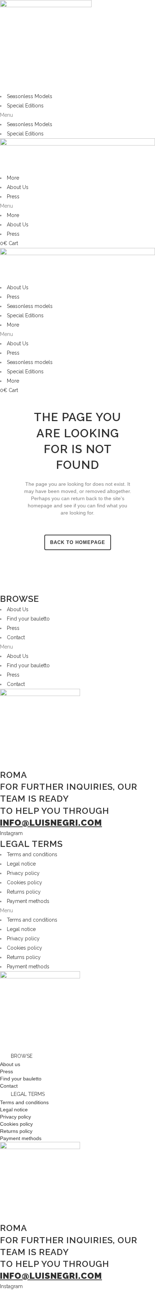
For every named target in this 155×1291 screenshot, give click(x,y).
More (13, 178)
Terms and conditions (32, 854)
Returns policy (24, 892)
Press (13, 196)
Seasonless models (30, 306)
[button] (77, 115)
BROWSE (21, 1056)
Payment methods (28, 901)
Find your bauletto (28, 619)
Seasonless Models (29, 96)
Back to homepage (77, 542)
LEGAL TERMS (28, 1094)
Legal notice (21, 864)
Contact (16, 637)
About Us (17, 187)
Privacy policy (23, 873)
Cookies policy (24, 882)
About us (10, 1064)
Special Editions (25, 106)
